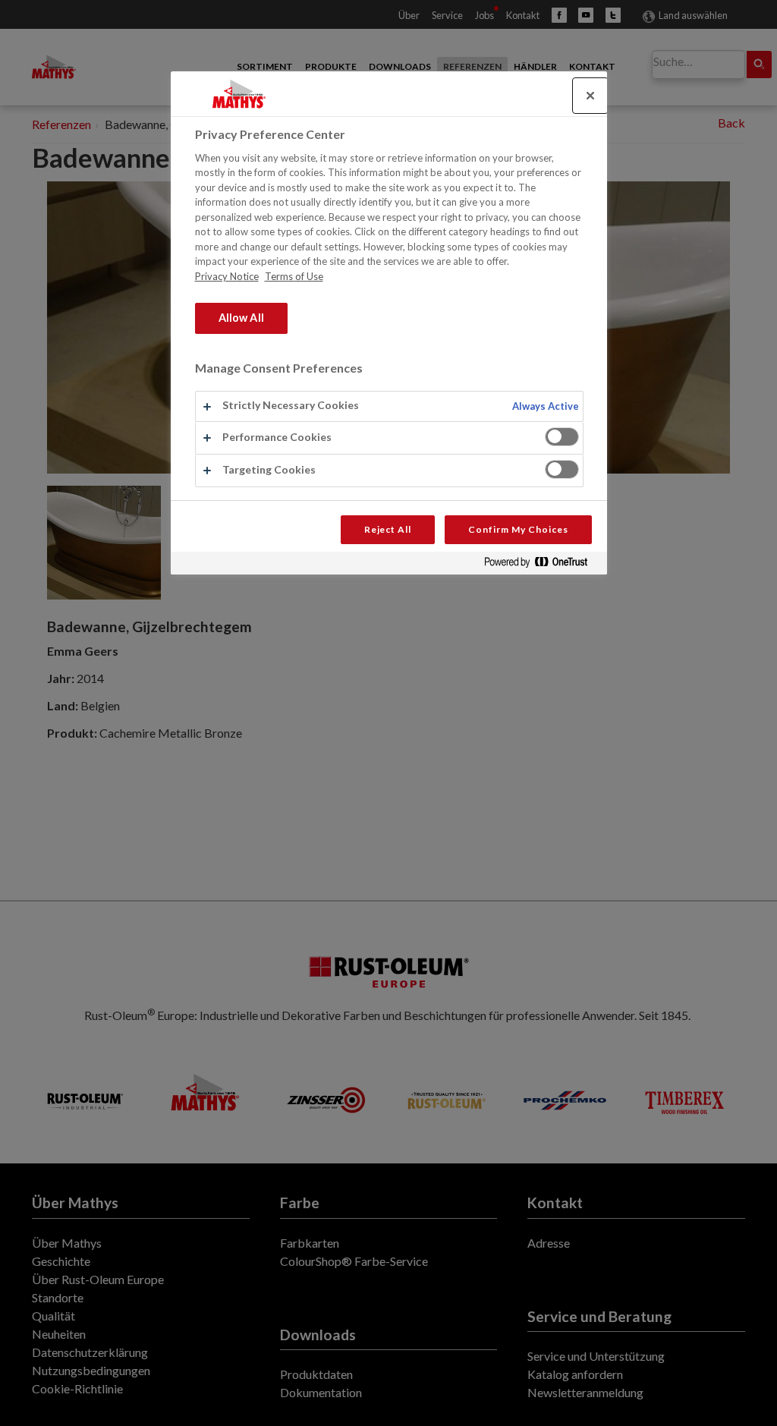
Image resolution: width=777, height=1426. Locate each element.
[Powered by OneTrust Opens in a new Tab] (541, 565)
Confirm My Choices (518, 529)
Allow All (241, 317)
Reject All (388, 529)
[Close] (590, 95)
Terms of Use (294, 276)
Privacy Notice (227, 276)
